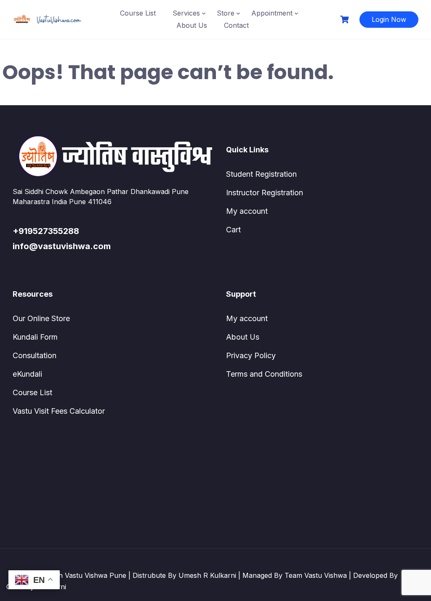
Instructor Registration (264, 192)
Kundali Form (35, 336)
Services (186, 13)
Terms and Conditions (264, 374)
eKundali (27, 374)
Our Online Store (41, 318)
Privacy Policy (251, 355)
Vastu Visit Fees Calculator (59, 411)
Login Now (389, 19)
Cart (233, 229)
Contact (236, 25)
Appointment (272, 13)
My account (247, 211)
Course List (138, 13)
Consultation (34, 355)
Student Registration (261, 174)
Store (225, 13)
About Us (191, 25)
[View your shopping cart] (345, 20)
